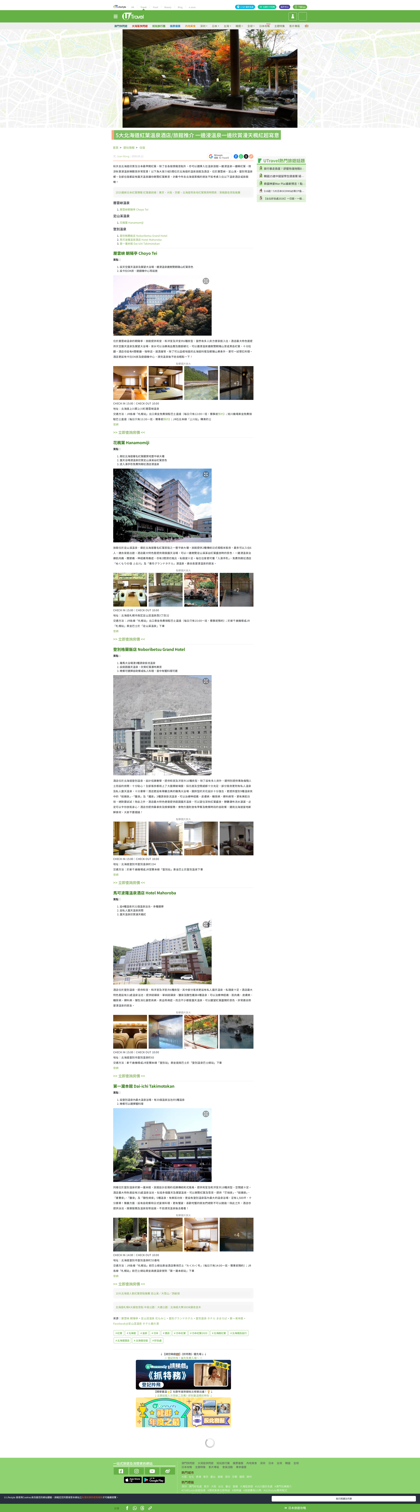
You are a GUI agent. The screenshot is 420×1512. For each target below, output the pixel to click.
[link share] (251, 156)
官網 (116, 424)
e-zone (192, 7)
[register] (293, 16)
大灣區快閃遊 (140, 26)
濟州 (249, 1477)
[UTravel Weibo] (168, 1470)
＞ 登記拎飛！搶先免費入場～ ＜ (183, 1358)
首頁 (115, 147)
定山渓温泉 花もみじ (153, 1318)
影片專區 (294, 26)
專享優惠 (241, 1467)
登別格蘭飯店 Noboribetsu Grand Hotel (143, 236)
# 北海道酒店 (122, 1340)
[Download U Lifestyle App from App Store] (133, 1479)
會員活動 (227, 1467)
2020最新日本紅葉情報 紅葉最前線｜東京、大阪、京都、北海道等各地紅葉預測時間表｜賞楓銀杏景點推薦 (178, 192)
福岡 (241, 1477)
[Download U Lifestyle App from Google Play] (154, 1479)
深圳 (262, 1463)
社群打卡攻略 (269, 6)
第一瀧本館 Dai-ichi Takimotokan (140, 243)
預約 (220, 414)
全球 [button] (250, 26)
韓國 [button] (238, 26)
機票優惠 (175, 26)
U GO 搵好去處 (246, 6)
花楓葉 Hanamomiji (131, 222)
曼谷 (213, 1477)
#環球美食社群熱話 (219, 1490)
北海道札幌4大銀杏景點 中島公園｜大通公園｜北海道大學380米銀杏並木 (158, 1307)
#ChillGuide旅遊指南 (193, 1490)
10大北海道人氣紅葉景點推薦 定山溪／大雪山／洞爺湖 (148, 1293)
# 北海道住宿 (141, 1340)
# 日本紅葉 (180, 1333)
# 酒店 (166, 1333)
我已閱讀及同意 (344, 1498)
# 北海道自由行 (238, 1333)
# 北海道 (131, 1333)
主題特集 (279, 26)
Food (155, 7)
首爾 (220, 1477)
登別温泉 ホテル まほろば (211, 1318)
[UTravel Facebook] (121, 1470)
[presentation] (307, 26)
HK (132, 7)
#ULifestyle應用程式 (275, 1490)
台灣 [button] (226, 26)
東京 (205, 1477)
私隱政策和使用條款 (92, 1497)
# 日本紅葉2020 (198, 1333)
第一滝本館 (236, 1318)
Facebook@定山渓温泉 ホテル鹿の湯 (136, 1323)
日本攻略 (264, 26)
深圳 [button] (202, 26)
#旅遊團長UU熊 (252, 1490)
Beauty (167, 7)
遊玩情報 (129, 147)
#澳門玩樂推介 (283, 1486)
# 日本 (155, 1333)
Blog (180, 7)
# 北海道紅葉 (219, 1333)
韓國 (287, 1463)
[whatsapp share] (241, 156)
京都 (234, 1477)
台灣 (279, 1463)
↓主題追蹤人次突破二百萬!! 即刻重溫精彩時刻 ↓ (183, 1395)
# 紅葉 (119, 1333)
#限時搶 (236, 1490)
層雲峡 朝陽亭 (129, 1318)
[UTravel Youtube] (152, 1470)
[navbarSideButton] (116, 16)
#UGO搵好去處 (264, 1486)
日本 (271, 1463)
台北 (191, 1477)
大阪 (184, 1477)
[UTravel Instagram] (136, 1470)
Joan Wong (123, 156)
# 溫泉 (143, 1333)
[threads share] (246, 156)
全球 (296, 1463)
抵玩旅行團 (158, 26)
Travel (143, 7)
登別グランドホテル (181, 1318)
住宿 (142, 147)
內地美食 (190, 26)
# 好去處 (156, 1340)
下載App (301, 6)
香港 (198, 1477)
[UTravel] (133, 16)
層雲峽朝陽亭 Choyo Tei (134, 209)
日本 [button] (214, 26)
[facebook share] (236, 156)
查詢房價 (129, 432)
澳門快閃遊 (120, 26)
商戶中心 (285, 6)
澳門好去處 (195, 1486)
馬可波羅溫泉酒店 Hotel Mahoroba (141, 240)
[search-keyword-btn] (302, 16)
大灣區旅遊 (246, 1486)
